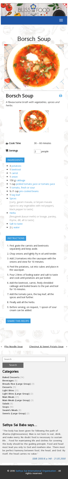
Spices (13, 198)
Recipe (14, 29)
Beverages (8, 380)
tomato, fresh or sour (23, 187)
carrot (15, 173)
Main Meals (8, 397)
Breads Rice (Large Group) (16, 384)
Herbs (13, 212)
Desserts (7, 387)
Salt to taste (16, 223)
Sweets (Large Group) (14, 413)
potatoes (16, 165)
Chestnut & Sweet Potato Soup (46, 346)
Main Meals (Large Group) (16, 400)
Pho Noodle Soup (13, 346)
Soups (5, 407)
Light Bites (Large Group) (16, 393)
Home (5, 29)
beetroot (16, 169)
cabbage (20, 180)
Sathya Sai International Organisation (36, 471)
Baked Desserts (10, 377)
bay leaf (16, 194)
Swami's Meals (10, 410)
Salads (5, 403)
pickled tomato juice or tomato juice (35, 183)
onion (15, 176)
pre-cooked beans (29, 191)
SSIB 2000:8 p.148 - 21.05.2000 (49, 458)
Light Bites (8, 390)
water (17, 227)
